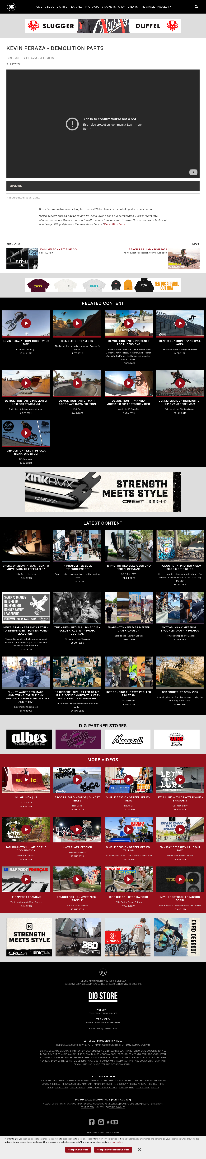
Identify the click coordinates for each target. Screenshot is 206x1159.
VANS (131, 1087)
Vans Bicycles (117, 1107)
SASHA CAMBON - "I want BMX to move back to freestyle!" (26, 567)
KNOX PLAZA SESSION (77, 847)
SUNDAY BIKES (77, 1087)
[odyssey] (103, 26)
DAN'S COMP (131, 1080)
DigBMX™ (121, 981)
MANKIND (99, 1084)
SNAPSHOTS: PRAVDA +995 (180, 692)
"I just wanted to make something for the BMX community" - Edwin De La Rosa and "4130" (26, 697)
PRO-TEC (152, 1084)
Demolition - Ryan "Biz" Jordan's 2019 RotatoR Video (128, 402)
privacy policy (116, 1142)
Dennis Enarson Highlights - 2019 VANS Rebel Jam (180, 402)
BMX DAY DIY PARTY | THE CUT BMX (180, 849)
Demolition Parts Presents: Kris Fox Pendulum (26, 402)
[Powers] (78, 739)
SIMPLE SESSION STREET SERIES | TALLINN (128, 849)
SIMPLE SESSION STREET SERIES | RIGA (128, 799)
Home (38, 6)
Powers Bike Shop (130, 1104)
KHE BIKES (55, 1084)
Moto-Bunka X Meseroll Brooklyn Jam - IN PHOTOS (180, 629)
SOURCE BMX (61, 1087)
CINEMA (93, 1080)
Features (76, 6)
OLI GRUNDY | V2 (26, 797)
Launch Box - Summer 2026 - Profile (77, 898)
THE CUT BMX (116, 1080)
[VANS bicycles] (177, 739)
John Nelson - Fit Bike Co (58, 249)
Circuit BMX (58, 1104)
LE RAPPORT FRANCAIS (25, 897)
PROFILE (133, 1084)
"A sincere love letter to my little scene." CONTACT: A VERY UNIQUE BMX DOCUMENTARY (77, 695)
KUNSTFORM (74, 1084)
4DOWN (155, 1087)
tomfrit (103, 1132)
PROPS (142, 1084)
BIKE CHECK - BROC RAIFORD (128, 897)
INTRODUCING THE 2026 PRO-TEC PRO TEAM (128, 694)
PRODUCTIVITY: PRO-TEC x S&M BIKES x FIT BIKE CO (180, 567)
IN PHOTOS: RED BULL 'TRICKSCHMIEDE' (77, 567)
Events (133, 6)
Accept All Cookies (78, 1149)
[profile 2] (177, 937)
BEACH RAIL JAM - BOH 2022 (148, 249)
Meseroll (113, 1104)
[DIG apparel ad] (103, 285)
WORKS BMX (143, 1087)
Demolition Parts (114, 224)
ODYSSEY (121, 1084)
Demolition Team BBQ (77, 341)
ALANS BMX (46, 1080)
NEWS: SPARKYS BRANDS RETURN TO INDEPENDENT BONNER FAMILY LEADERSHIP (26, 630)
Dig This (62, 6)
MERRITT (110, 1084)
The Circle (147, 6)
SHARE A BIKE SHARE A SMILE (102, 1087)
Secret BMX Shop (152, 1104)
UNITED (123, 1087)
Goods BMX (99, 1104)
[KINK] (103, 492)
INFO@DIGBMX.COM (107, 1028)
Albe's (46, 1104)
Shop (121, 6)
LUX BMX (87, 1084)
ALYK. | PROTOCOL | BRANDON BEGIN (180, 898)
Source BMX (87, 1107)
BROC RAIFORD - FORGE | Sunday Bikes (77, 799)
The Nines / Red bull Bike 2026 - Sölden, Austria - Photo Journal (77, 630)
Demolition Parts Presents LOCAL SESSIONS (128, 342)
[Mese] (127, 739)
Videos (49, 6)
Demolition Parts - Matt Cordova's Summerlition (77, 402)
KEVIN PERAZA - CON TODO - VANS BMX (26, 342)
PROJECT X (164, 6)
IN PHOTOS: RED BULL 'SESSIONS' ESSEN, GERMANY (129, 567)
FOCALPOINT (147, 1080)
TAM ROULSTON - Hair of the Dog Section (26, 849)
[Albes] (29, 739)
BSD (70, 1080)
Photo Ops (92, 6)
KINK (64, 1084)
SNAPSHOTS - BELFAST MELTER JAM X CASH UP (129, 629)
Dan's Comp (73, 1104)
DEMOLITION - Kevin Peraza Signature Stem (26, 452)
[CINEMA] (127, 937)
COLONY (102, 1080)
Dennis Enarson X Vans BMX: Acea (180, 342)
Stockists (109, 6)
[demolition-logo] (16, 186)
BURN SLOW (81, 1080)
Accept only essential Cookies (113, 1149)
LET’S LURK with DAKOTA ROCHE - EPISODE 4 (180, 799)
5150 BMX (86, 1104)
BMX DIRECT (60, 1080)
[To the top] (103, 972)
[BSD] (78, 937)
